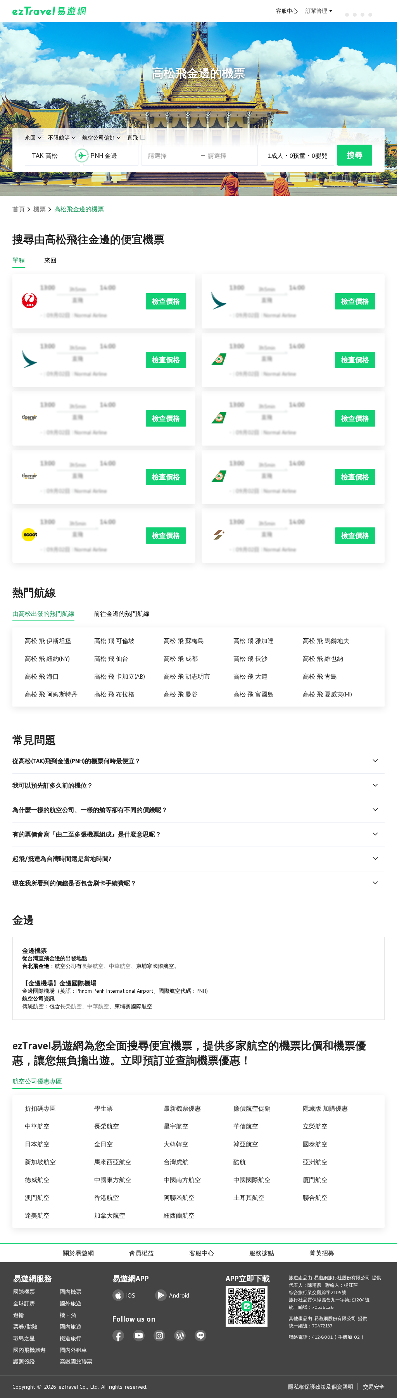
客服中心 (287, 10)
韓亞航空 (245, 1144)
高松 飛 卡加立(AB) (119, 676)
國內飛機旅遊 (29, 1349)
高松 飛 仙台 (111, 658)
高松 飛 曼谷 (181, 694)
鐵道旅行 (70, 1338)
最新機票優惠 (182, 1108)
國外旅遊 (70, 1303)
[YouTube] (139, 1336)
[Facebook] (118, 1336)
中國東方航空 (112, 1180)
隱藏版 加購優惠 (325, 1108)
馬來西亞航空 (112, 1162)
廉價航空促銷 (252, 1108)
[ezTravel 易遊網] (49, 11)
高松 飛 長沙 (250, 658)
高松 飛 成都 (181, 658)
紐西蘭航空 (179, 1215)
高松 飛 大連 (250, 676)
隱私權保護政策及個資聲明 (320, 1386)
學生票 (103, 1108)
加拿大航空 (109, 1215)
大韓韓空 (176, 1144)
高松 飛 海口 (42, 676)
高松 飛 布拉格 (114, 694)
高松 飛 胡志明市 (187, 676)
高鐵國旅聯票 (76, 1361)
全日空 (103, 1144)
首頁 (18, 209)
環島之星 (24, 1338)
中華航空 (120, 966)
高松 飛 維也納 (323, 658)
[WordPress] (180, 1336)
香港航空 (106, 1197)
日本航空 (37, 1144)
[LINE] (201, 1336)
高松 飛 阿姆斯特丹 (51, 694)
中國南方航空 (182, 1180)
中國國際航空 (252, 1180)
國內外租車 (73, 1349)
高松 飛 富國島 (253, 694)
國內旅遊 (70, 1326)
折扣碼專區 (40, 1108)
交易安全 (374, 1386)
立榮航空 (315, 1126)
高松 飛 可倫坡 (114, 641)
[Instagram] (160, 1336)
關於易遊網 (78, 1253)
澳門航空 (37, 1197)
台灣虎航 (176, 1162)
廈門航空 (315, 1180)
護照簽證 (24, 1361)
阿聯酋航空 (179, 1197)
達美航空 (37, 1215)
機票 (39, 209)
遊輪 (18, 1315)
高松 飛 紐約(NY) (47, 658)
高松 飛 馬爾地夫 (326, 641)
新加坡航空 (40, 1162)
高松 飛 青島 (320, 676)
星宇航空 (176, 1126)
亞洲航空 (315, 1162)
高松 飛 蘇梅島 (184, 641)
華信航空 (245, 1126)
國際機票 (24, 1291)
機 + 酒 (68, 1315)
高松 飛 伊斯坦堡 (48, 641)
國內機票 (70, 1291)
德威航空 (37, 1180)
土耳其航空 (248, 1197)
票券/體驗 (25, 1326)
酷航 (239, 1162)
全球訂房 (24, 1303)
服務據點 (261, 1253)
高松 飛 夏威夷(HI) (327, 694)
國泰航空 (315, 1144)
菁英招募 (321, 1253)
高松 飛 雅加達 (253, 641)
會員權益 (141, 1253)
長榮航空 (93, 966)
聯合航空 (315, 1197)
